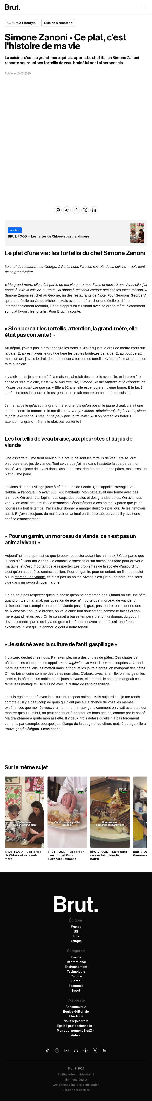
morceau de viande (30, 577)
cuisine (124, 393)
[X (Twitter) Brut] (95, 1050)
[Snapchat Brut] (76, 1050)
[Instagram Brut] (57, 1050)
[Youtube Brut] (66, 1050)
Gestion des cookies (76, 1090)
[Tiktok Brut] (47, 1050)
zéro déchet (22, 657)
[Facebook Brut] (85, 1050)
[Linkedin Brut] (104, 1050)
